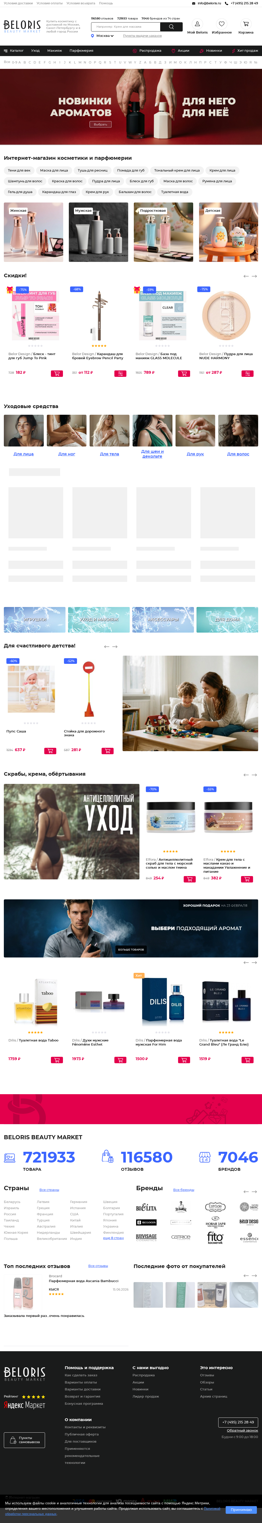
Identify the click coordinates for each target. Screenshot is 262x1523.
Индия (76, 1239)
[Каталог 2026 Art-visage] (188, 1222)
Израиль (11, 1208)
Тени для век (19, 170)
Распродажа (150, 50)
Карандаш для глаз (59, 192)
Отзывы (207, 1375)
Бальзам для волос (135, 192)
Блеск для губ (142, 181)
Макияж (54, 50)
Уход (35, 50)
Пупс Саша (16, 731)
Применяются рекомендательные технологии (82, 1456)
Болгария (111, 1208)
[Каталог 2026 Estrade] (222, 1207)
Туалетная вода (174, 192)
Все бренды (7, 62)
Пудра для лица (106, 181)
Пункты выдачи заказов (142, 35)
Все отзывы (98, 1266)
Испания (78, 1208)
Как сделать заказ (81, 1375)
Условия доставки (18, 3)
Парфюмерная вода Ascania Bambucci (83, 1281)
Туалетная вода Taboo (33, 1040)
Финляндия (113, 1232)
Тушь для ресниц (92, 170)
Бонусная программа (84, 1403)
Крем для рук (97, 192)
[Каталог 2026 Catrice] (188, 1237)
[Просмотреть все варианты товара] (120, 373)
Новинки (214, 50)
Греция (43, 1208)
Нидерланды (48, 1232)
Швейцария (80, 1232)
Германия (78, 1202)
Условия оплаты (50, 3)
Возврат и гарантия (82, 1396)
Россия (10, 1214)
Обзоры (207, 1382)
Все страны (49, 1190)
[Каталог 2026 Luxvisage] (153, 1237)
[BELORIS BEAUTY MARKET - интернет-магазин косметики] (22, 26)
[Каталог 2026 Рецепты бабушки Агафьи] (188, 1207)
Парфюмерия (81, 50)
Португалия (113, 1214)
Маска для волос (178, 181)
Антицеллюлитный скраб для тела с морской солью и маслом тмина (169, 863)
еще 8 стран (113, 1238)
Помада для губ (131, 170)
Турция (43, 1220)
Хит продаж (247, 50)
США (74, 1214)
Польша (11, 1239)
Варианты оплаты (81, 1382)
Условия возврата (81, 3)
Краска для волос (67, 181)
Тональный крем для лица (177, 170)
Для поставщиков (80, 1441)
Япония (110, 1220)
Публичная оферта (82, 1434)
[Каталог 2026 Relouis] (153, 1222)
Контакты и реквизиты (85, 1427)
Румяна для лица (217, 181)
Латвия (43, 1202)
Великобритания (52, 1239)
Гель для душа (20, 192)
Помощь (106, 3)
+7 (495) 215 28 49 (238, 1422)
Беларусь (12, 1202)
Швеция (110, 1202)
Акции (183, 50)
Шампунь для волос (25, 181)
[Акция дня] (131, 107)
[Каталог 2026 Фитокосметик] (222, 1237)
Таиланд (11, 1220)
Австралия (46, 1226)
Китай (75, 1220)
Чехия (9, 1226)
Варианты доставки (83, 1389)
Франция (45, 1214)
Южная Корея (16, 1232)
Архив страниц (213, 1396)
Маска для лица (54, 170)
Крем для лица (222, 170)
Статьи (206, 1389)
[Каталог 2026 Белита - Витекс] (153, 1207)
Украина (110, 1226)
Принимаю (241, 1510)
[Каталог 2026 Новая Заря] (222, 1222)
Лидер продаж (146, 1396)
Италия (76, 1226)
